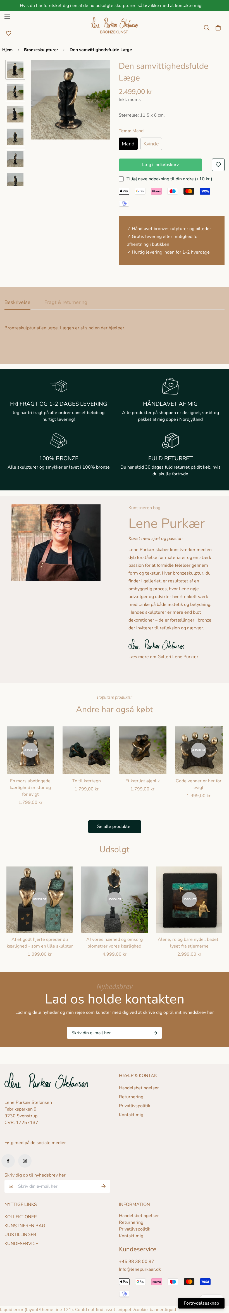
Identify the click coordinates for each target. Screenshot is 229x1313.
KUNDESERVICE (21, 1244)
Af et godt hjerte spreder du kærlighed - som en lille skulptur (40, 942)
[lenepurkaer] (114, 27)
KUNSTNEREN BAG (24, 1226)
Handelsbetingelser (139, 1088)
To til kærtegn (86, 781)
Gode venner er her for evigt (198, 784)
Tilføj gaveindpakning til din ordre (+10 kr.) (169, 179)
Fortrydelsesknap (201, 1303)
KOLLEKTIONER (20, 1217)
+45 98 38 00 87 (136, 1261)
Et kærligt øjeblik (142, 781)
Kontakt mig (131, 1115)
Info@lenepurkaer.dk (140, 1269)
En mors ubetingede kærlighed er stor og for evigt (30, 787)
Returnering (131, 1097)
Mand (128, 143)
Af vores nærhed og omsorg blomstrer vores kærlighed (114, 942)
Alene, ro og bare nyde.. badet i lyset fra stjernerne (189, 942)
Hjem (7, 50)
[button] (218, 27)
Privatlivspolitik (134, 1106)
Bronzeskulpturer (41, 50)
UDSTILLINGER (20, 1235)
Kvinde (151, 143)
